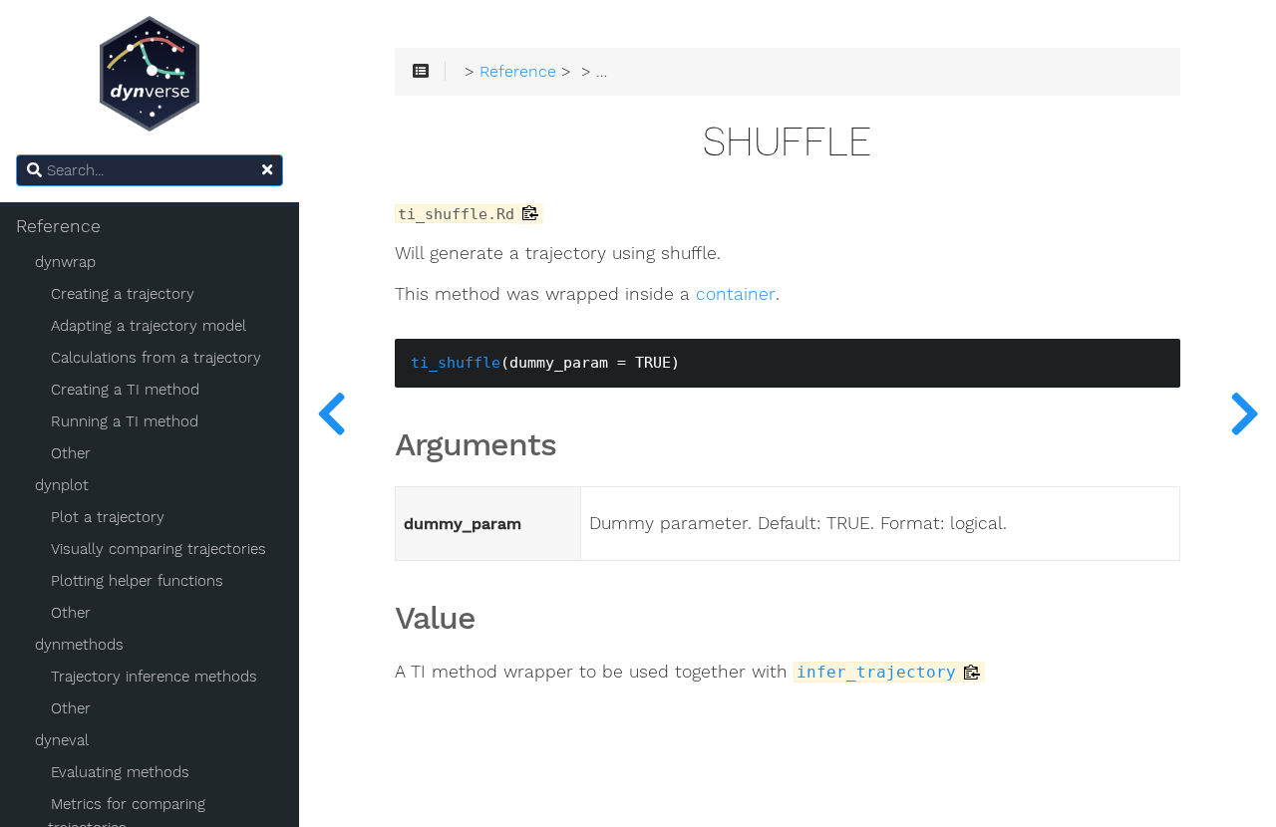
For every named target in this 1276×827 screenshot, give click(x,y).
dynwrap (65, 262)
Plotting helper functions (137, 581)
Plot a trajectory (107, 517)
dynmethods (79, 645)
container (736, 294)
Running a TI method (124, 421)
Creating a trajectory (122, 294)
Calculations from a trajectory (156, 358)
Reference (58, 226)
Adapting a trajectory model (148, 326)
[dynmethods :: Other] (1244, 413)
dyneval (62, 740)
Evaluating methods (120, 772)
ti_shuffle (455, 363)
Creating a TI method (125, 390)
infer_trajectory (876, 673)
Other (71, 453)
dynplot (62, 485)
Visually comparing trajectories (158, 549)
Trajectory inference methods (154, 677)
